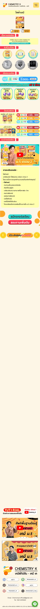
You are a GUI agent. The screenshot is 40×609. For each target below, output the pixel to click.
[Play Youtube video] (20, 155)
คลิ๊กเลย (32, 3)
